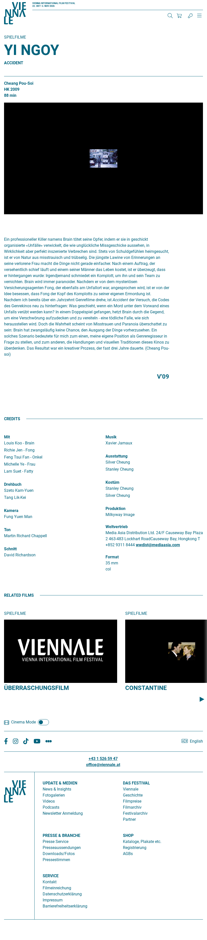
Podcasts (51, 807)
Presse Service (55, 841)
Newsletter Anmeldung (63, 813)
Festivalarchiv (135, 813)
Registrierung (134, 847)
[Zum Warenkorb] (179, 15)
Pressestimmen (56, 859)
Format (112, 557)
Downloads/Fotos (59, 853)
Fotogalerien (54, 795)
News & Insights (57, 789)
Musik (111, 437)
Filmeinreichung (57, 888)
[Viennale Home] (15, 843)
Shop (128, 835)
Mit (7, 437)
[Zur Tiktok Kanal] (26, 741)
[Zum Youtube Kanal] (37, 741)
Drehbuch (12, 484)
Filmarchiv (132, 807)
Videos (49, 801)
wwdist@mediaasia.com (158, 544)
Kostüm (112, 482)
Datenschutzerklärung (62, 894)
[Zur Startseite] (15, 14)
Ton (7, 529)
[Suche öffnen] (170, 15)
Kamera (11, 510)
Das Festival (136, 783)
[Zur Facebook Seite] (6, 741)
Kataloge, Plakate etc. (142, 841)
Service (51, 875)
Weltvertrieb (117, 526)
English (196, 741)
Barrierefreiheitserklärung (65, 906)
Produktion (115, 508)
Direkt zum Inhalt (15, 3)
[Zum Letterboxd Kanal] (48, 741)
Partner (129, 819)
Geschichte (133, 795)
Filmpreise (132, 801)
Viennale (130, 789)
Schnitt (10, 549)
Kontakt (50, 882)
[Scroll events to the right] (202, 699)
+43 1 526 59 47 (103, 758)
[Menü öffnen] (199, 17)
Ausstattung (116, 456)
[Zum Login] (190, 15)
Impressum (53, 900)
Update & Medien (60, 783)
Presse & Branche (61, 835)
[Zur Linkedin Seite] (15, 741)
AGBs (128, 853)
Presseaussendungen (62, 847)
